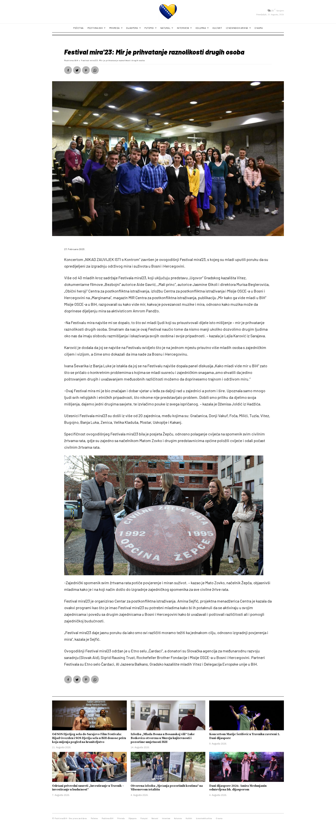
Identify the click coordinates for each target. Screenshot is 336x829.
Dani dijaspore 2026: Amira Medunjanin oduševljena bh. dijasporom (238, 787)
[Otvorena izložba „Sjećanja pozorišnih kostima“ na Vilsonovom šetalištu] (168, 767)
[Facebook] (68, 70)
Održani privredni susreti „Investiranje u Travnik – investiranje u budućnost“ (88, 787)
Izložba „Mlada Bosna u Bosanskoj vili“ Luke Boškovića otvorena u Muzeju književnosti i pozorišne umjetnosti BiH (163, 738)
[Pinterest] (86, 70)
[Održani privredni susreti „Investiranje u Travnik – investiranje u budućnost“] (89, 767)
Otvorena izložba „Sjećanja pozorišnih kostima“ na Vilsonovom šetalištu (167, 787)
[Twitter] (77, 70)
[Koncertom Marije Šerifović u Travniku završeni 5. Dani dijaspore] (246, 715)
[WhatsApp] (95, 70)
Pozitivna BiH (71, 60)
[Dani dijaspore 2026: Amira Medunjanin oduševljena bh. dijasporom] (246, 767)
